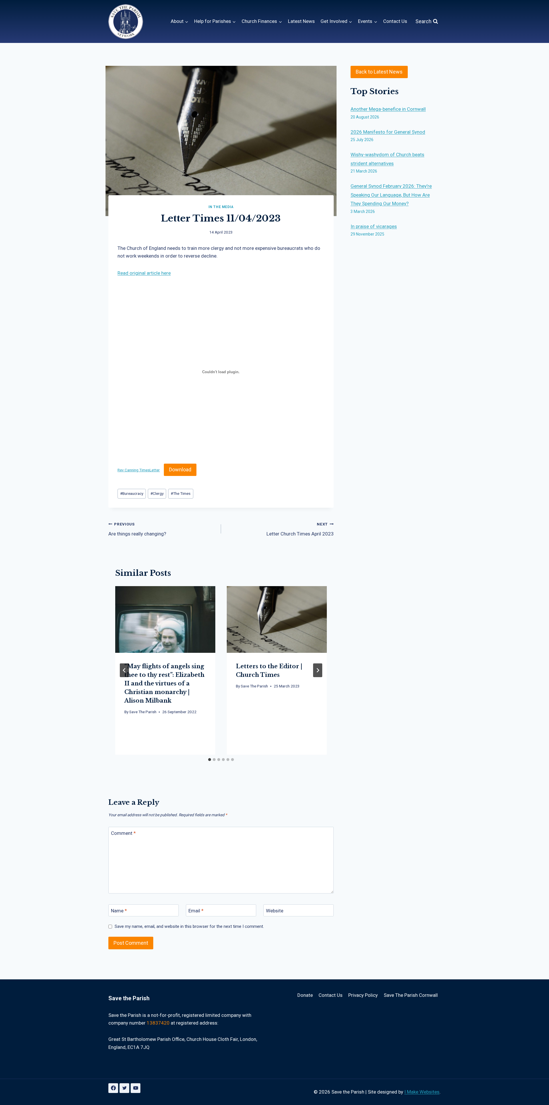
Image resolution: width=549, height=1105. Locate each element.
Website (274, 911)
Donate (305, 995)
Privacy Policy (363, 995)
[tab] (209, 759)
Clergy (157, 493)
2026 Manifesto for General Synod (388, 132)
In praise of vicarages (374, 226)
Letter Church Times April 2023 (300, 529)
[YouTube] (135, 1088)
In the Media (221, 207)
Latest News (301, 21)
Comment (123, 833)
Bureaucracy (131, 493)
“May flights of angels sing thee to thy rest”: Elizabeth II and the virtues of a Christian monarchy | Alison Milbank (164, 683)
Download (180, 469)
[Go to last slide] (124, 670)
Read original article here (144, 273)
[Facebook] (113, 1088)
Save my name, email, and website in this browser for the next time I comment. (189, 926)
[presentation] (165, 619)
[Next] (317, 670)
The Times (180, 493)
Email (196, 911)
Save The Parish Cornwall (411, 995)
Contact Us (395, 21)
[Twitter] (124, 1088)
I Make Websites (421, 1092)
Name (119, 911)
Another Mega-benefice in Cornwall (388, 109)
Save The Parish (142, 711)
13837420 (158, 1023)
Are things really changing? (137, 529)
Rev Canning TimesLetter (139, 470)
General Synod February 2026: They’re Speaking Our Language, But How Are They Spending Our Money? (391, 194)
